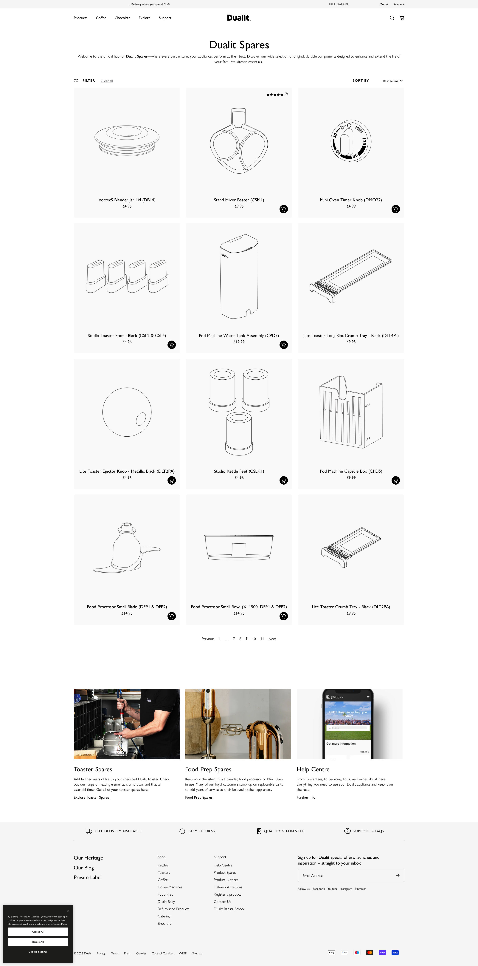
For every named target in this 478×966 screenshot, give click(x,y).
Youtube (333, 888)
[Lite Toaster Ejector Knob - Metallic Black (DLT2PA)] (127, 424)
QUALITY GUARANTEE (284, 831)
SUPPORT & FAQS (368, 831)
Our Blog (84, 867)
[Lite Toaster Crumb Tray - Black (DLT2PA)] (351, 559)
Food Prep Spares (198, 797)
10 (254, 638)
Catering (164, 916)
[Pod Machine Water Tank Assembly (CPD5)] (239, 288)
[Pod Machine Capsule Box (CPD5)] (351, 424)
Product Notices (226, 879)
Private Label (88, 877)
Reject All (38, 941)
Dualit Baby (166, 901)
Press (127, 953)
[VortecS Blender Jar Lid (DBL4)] (127, 153)
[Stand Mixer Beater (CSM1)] (239, 153)
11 (262, 638)
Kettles (163, 865)
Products (81, 18)
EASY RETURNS (202, 831)
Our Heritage (88, 857)
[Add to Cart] (284, 209)
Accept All (38, 931)
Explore (144, 18)
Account (399, 4)
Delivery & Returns (228, 886)
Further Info (306, 797)
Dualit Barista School (229, 908)
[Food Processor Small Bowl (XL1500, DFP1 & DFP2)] (239, 559)
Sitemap (197, 953)
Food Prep (165, 894)
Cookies (141, 953)
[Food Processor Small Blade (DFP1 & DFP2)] (127, 559)
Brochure (164, 923)
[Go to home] (239, 18)
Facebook (319, 888)
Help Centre (223, 865)
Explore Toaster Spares (91, 797)
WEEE (183, 953)
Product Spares (225, 872)
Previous (208, 638)
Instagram (346, 888)
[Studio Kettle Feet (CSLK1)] (239, 424)
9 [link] (247, 638)
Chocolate (122, 18)
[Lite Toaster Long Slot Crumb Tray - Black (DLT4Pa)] (351, 288)
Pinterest (360, 888)
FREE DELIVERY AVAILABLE (118, 831)
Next (272, 638)
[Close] (68, 911)
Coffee (101, 18)
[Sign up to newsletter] (398, 875)
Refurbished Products (173, 908)
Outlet (384, 4)
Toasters (164, 872)
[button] (107, 80)
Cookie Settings (38, 951)
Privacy (101, 953)
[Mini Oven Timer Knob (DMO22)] (351, 153)
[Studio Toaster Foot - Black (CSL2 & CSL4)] (127, 288)
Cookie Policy (60, 923)
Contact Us (222, 901)
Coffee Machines (170, 886)
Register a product (227, 894)
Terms (115, 953)
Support (165, 18)
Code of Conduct (162, 953)
